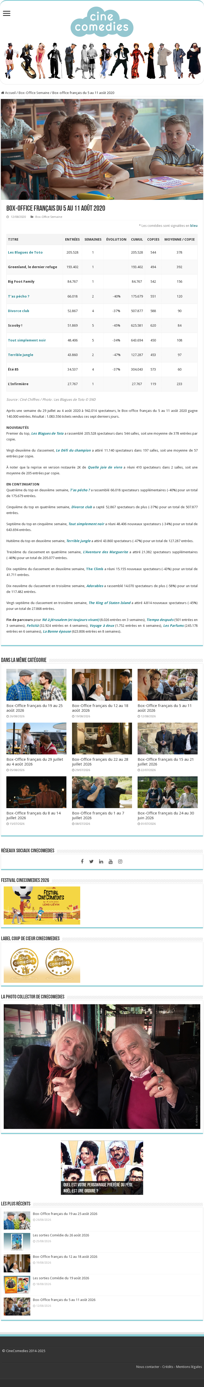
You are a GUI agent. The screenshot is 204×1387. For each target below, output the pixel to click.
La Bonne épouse (57, 631)
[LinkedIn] (101, 861)
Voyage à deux (102, 626)
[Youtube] (111, 861)
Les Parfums (173, 626)
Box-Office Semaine (34, 93)
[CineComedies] (102, 20)
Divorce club (18, 311)
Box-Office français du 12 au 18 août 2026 (65, 1257)
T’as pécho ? (18, 296)
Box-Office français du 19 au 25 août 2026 (65, 1214)
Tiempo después (159, 620)
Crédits (167, 1367)
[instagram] (120, 861)
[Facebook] (82, 861)
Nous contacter (147, 1367)
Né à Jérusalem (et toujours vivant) (70, 620)
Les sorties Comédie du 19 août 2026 (61, 1278)
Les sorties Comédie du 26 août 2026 (61, 1235)
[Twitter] (91, 861)
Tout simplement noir (27, 340)
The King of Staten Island (109, 603)
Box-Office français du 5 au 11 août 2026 (64, 1300)
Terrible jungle (20, 355)
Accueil (10, 93)
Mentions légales (189, 1367)
